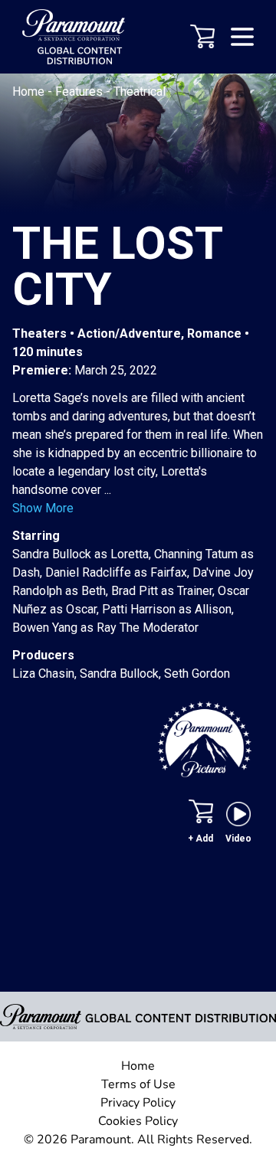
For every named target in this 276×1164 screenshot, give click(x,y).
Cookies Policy (138, 1121)
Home (30, 91)
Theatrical (139, 91)
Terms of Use (138, 1084)
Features (80, 91)
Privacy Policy (138, 1102)
